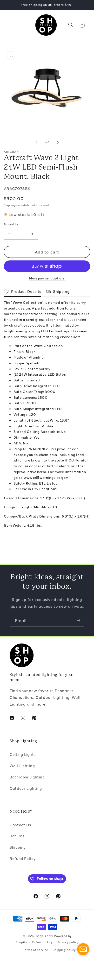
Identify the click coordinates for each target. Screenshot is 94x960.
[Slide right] (58, 142)
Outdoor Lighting (26, 788)
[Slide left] (36, 142)
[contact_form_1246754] (83, 949)
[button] (10, 25)
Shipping (10, 205)
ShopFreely (44, 936)
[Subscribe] (78, 620)
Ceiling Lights (23, 754)
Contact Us (20, 824)
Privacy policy (67, 942)
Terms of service (35, 950)
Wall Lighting (22, 765)
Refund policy (42, 942)
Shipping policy (64, 950)
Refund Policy (22, 858)
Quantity (11, 223)
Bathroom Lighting (27, 776)
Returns (17, 835)
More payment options (47, 278)
